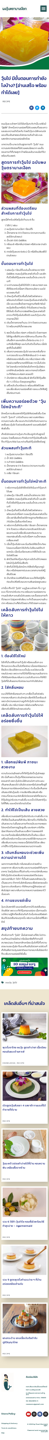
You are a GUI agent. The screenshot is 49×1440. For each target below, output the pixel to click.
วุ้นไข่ (15, 982)
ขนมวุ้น (8, 982)
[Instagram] (34, 1414)
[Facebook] (39, 1414)
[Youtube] (28, 1414)
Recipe (6, 101)
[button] (43, 8)
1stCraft (44, 1431)
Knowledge (9, 1063)
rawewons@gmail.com (35, 1404)
